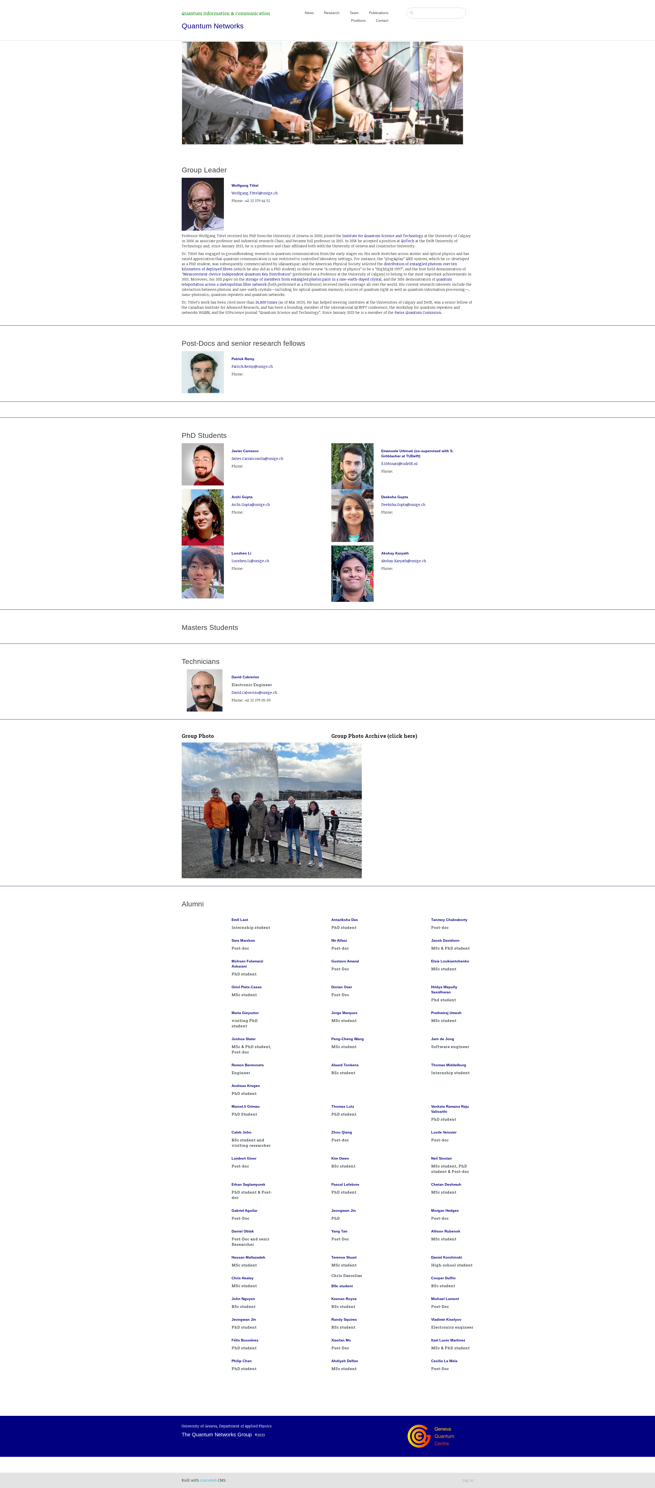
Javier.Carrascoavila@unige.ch (257, 458)
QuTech (407, 240)
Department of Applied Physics (245, 1426)
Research (332, 13)
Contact (382, 20)
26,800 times (266, 302)
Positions (358, 20)
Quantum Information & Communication (226, 13)
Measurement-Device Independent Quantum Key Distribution (236, 274)
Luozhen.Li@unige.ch (250, 560)
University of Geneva (199, 1426)
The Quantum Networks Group (217, 1434)
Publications (378, 13)
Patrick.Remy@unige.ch (252, 366)
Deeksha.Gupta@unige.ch (403, 504)
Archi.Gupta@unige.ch (251, 504)
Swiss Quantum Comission (418, 312)
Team (354, 13)
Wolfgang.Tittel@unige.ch (255, 193)
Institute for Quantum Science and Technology (382, 235)
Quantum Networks (213, 26)
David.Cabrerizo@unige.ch (254, 692)
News (309, 13)
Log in (468, 1480)
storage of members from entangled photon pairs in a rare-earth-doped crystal (313, 279)
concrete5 (208, 1480)
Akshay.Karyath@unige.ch (403, 560)
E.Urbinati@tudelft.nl (399, 463)
